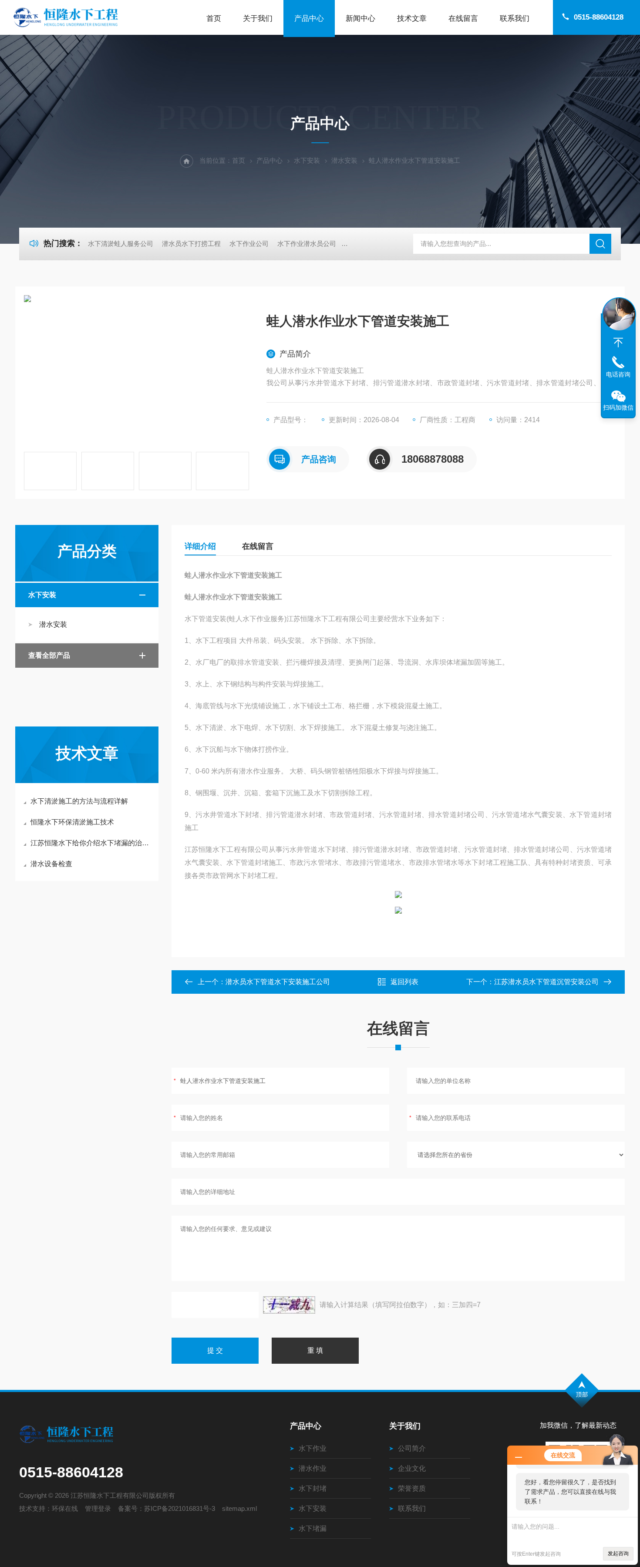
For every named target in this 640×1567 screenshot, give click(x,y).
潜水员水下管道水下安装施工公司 (278, 981)
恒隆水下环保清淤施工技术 (72, 822)
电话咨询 (618, 374)
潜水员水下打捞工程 (191, 243)
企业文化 (412, 1468)
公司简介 (412, 1448)
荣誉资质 (412, 1488)
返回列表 (404, 981)
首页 (213, 18)
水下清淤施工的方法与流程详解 (79, 801)
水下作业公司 (249, 243)
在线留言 (463, 18)
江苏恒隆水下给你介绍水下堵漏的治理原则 (91, 843)
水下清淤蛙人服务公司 (120, 243)
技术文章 (412, 18)
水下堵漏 (313, 1528)
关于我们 (258, 18)
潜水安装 (344, 160)
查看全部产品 (49, 655)
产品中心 (309, 18)
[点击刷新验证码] (289, 1305)
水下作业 (313, 1448)
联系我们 (514, 18)
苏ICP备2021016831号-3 (179, 1508)
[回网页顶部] (618, 342)
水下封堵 (313, 1488)
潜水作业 (313, 1468)
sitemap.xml (239, 1508)
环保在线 (65, 1508)
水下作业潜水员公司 (306, 243)
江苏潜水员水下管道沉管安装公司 (546, 981)
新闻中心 (360, 18)
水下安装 (307, 160)
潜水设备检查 (51, 864)
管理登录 (98, 1508)
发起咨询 (618, 1553)
